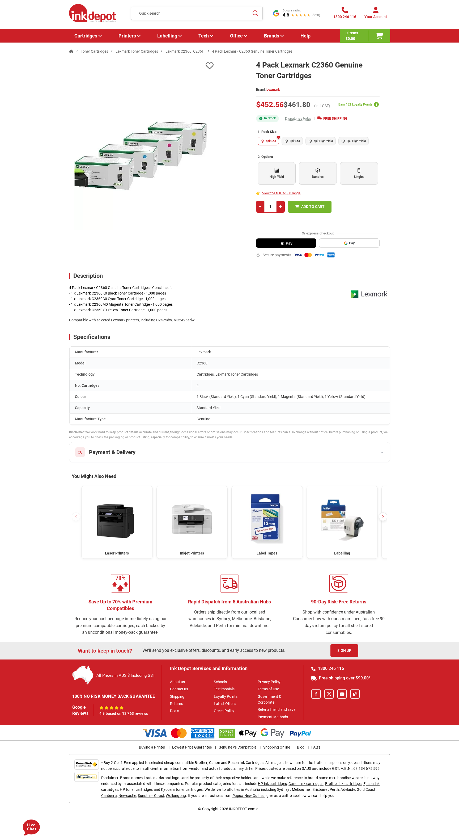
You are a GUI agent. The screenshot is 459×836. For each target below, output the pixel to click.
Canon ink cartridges (305, 784)
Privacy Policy (269, 682)
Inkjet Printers (192, 553)
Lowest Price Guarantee (192, 747)
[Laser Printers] (117, 519)
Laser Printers (117, 553)
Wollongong (176, 795)
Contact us (179, 689)
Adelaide (348, 789)
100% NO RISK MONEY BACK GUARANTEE (113, 696)
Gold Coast (366, 789)
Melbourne (301, 789)
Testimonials (224, 689)
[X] (329, 694)
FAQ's (315, 747)
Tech (203, 36)
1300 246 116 (330, 668)
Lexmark (273, 89)
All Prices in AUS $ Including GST (125, 675)
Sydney (283, 789)
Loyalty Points (225, 696)
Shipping (177, 696)
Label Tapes (267, 553)
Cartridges (85, 36)
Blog (300, 747)
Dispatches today (298, 118)
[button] (383, 516)
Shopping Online (276, 747)
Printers (127, 36)
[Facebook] (316, 694)
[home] (71, 51)
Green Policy (224, 711)
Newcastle (127, 795)
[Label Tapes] (267, 519)
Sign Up (344, 650)
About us (177, 682)
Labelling (167, 36)
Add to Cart (313, 206)
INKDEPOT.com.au (245, 809)
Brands (271, 36)
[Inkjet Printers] (192, 519)
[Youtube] (342, 694)
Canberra (109, 795)
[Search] (255, 13)
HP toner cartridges (136, 789)
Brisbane (319, 789)
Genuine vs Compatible (237, 747)
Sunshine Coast (151, 795)
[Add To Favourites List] (141, 66)
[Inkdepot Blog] (355, 694)
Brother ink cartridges (343, 784)
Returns (176, 703)
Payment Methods (273, 717)
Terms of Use (268, 689)
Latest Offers (225, 703)
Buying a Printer (152, 747)
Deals (174, 711)
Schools (220, 682)
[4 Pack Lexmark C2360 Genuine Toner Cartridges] (141, 163)
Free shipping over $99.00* (344, 677)
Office (236, 36)
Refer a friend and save (276, 709)
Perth (334, 789)
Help (305, 36)
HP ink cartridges (272, 784)
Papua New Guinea (248, 795)
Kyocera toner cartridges (182, 789)
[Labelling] (342, 519)
